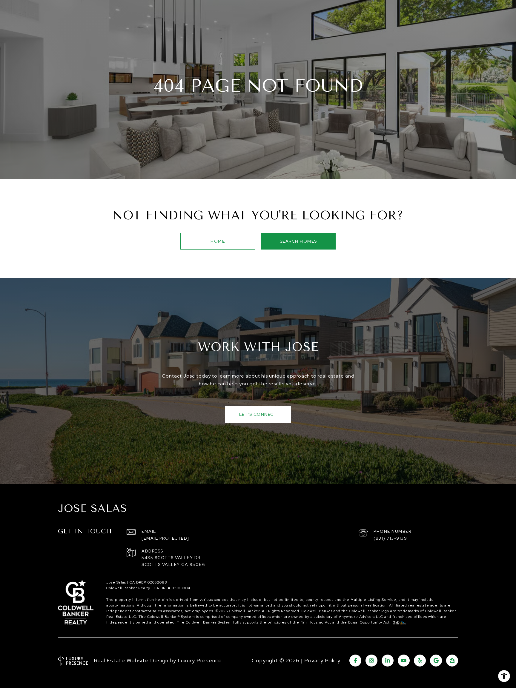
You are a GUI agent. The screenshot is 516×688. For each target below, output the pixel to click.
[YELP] (420, 661)
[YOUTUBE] (404, 661)
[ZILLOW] (452, 661)
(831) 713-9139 (390, 538)
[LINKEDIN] (388, 661)
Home (218, 241)
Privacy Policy (322, 660)
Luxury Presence (200, 660)
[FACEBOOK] (355, 661)
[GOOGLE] (436, 661)
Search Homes (298, 241)
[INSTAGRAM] (371, 661)
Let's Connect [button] (258, 414)
